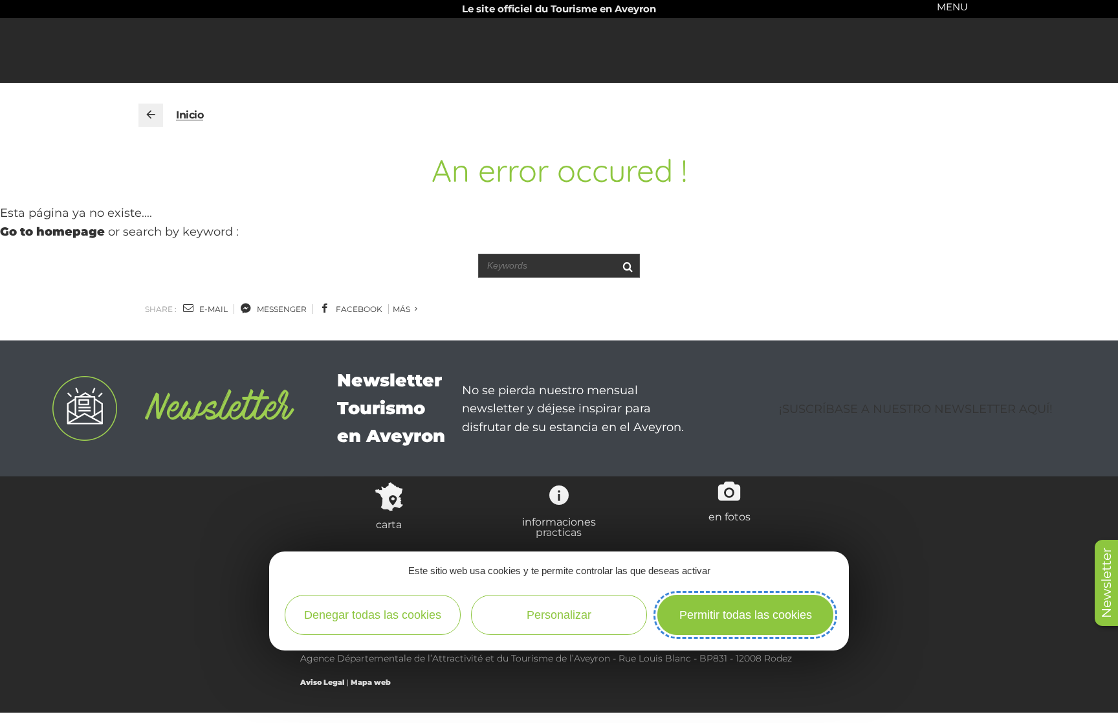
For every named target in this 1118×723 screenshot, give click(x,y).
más (402, 309)
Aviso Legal (322, 682)
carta (389, 524)
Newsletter (1106, 583)
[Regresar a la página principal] (150, 115)
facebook (358, 309)
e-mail (212, 309)
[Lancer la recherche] (627, 265)
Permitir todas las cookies (745, 614)
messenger (281, 309)
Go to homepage (52, 232)
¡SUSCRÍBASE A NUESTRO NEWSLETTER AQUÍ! (916, 409)
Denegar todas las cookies (372, 614)
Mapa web (371, 682)
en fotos (729, 516)
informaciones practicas (559, 527)
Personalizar (559, 614)
